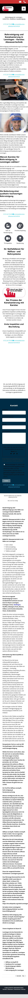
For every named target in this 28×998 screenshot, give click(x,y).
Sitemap (23, 989)
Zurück (19, 976)
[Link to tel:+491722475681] (25, 2)
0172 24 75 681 (8, 24)
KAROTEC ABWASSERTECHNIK (16, 987)
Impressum (10, 989)
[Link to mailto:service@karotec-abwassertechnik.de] (20, 2)
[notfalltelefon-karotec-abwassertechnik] (7, 7)
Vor (23, 976)
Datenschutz (17, 989)
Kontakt (5, 989)
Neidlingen (17, 605)
